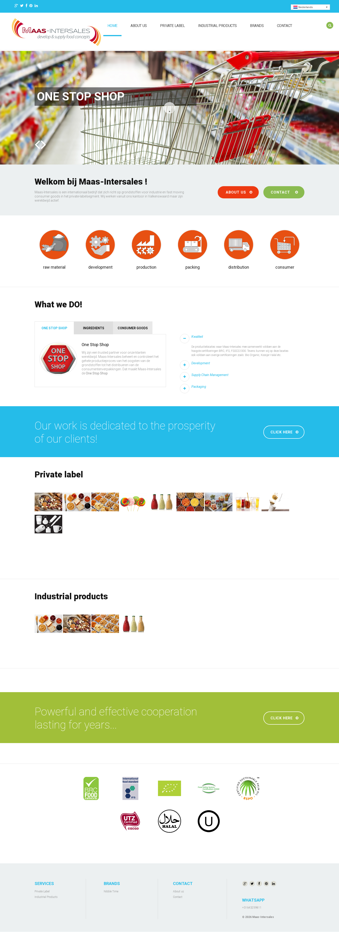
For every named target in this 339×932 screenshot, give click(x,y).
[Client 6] (130, 821)
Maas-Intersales (263, 917)
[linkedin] (36, 6)
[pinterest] (31, 6)
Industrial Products (217, 26)
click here (282, 432)
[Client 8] (208, 821)
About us (139, 26)
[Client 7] (169, 821)
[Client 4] (208, 788)
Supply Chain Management (209, 375)
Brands (257, 26)
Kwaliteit (197, 336)
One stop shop (54, 328)
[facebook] (26, 6)
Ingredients (93, 328)
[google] (16, 6)
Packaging (198, 386)
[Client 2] (130, 788)
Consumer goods (133, 328)
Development (200, 363)
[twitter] (22, 6)
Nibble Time (111, 891)
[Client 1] (91, 788)
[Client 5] (247, 788)
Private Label (172, 26)
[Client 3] (169, 788)
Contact (284, 26)
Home (112, 26)
